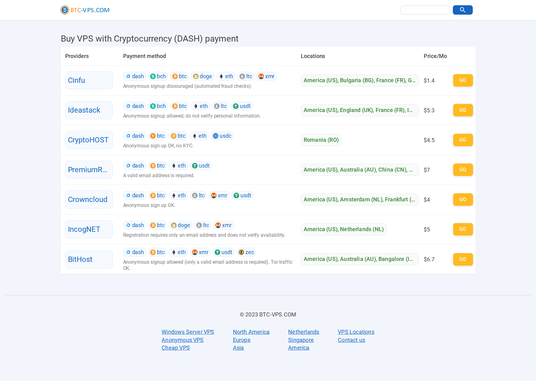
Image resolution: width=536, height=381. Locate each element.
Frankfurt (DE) (402, 199)
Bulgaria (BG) (356, 80)
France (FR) (390, 80)
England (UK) (356, 110)
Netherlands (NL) (362, 229)
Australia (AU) (358, 169)
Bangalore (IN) (396, 259)
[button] (463, 10)
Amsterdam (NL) (361, 199)
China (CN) (392, 169)
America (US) (320, 80)
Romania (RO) (321, 140)
